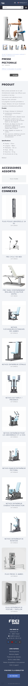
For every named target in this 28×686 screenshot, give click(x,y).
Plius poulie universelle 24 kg (14, 222)
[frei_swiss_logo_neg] (2, 3)
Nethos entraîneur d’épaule (14, 364)
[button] (22, 3)
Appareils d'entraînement (8, 56)
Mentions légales (14, 654)
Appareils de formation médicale (15, 54)
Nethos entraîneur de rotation (14, 540)
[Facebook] (8, 642)
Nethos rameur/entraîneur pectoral (14, 469)
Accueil (3, 54)
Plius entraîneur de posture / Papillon (14, 608)
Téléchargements (14, 652)
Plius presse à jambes (14, 574)
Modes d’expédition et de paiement (14, 662)
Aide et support (14, 665)
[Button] (26, 7)
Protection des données (14, 657)
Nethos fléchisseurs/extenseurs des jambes (14, 329)
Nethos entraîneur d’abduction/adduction (14, 504)
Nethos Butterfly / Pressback (14, 399)
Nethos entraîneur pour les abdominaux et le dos (14, 434)
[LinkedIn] (15, 642)
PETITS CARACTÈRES (14, 660)
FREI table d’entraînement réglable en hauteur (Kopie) (14, 292)
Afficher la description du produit (11, 69)
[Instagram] (19, 642)
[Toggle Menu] (15, 2)
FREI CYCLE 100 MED (14, 257)
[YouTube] (12, 642)
